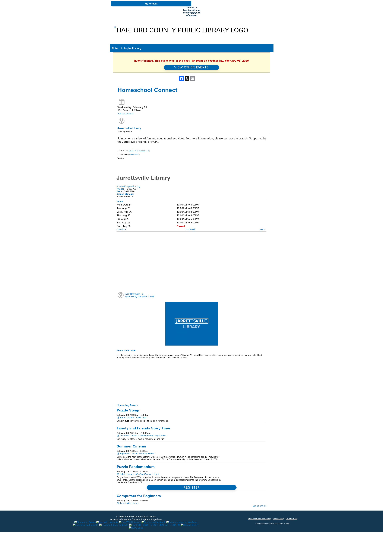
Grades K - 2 (133, 151)
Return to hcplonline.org (126, 48)
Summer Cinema (131, 446)
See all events (259, 505)
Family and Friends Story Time (143, 428)
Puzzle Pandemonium (136, 466)
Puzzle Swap (128, 410)
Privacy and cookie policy (259, 518)
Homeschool (134, 154)
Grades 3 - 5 (144, 151)
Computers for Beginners (139, 495)
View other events (191, 67)
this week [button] (191, 229)
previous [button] (121, 229)
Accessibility (278, 518)
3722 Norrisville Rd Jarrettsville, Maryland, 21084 (139, 295)
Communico (291, 518)
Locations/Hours (191, 10)
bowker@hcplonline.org (128, 186)
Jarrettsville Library (129, 128)
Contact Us (191, 7)
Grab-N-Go (191, 15)
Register (192, 487)
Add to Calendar (125, 113)
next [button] (261, 229)
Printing (192, 13)
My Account (151, 3)
